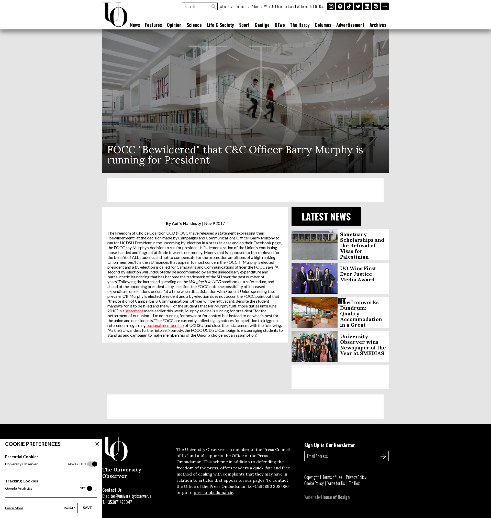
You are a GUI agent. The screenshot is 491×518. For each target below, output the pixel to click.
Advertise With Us (263, 6)
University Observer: (45, 464)
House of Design (335, 497)
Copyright (311, 477)
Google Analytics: (45, 488)
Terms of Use (332, 477)
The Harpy (300, 24)
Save (87, 507)
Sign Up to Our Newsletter (329, 445)
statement (134, 310)
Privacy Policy (356, 477)
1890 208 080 (276, 486)
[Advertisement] (245, 190)
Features (153, 24)
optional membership (165, 325)
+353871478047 (119, 502)
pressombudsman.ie (213, 492)
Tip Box (319, 6)
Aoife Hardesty (186, 223)
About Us (226, 6)
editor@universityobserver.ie (128, 496)
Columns (323, 24)
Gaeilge (262, 24)
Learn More (14, 508)
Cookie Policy (313, 483)
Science (194, 24)
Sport (244, 24)
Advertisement (350, 24)
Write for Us (304, 6)
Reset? (69, 508)
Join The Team (285, 6)
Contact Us (242, 6)
